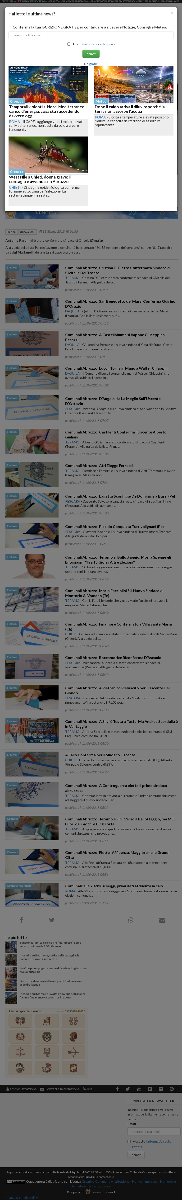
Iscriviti (91, 54)
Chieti (15, 187)
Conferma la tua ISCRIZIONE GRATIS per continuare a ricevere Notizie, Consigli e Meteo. (90, 27)
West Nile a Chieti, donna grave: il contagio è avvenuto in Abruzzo (40, 179)
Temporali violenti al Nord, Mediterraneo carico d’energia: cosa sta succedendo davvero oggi (47, 111)
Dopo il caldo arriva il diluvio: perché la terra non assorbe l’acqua (130, 109)
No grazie (91, 64)
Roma (14, 121)
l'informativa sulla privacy (99, 44)
